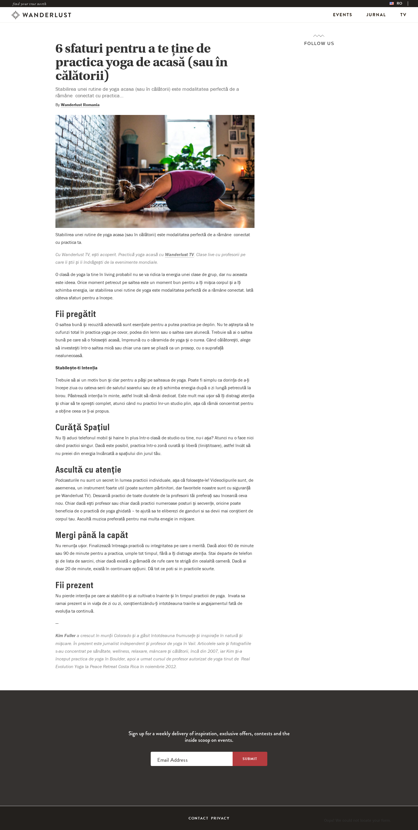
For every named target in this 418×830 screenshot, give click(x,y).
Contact (198, 818)
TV (403, 15)
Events (342, 15)
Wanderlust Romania (80, 104)
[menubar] (402, 3)
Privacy (220, 818)
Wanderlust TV (179, 254)
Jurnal (376, 15)
